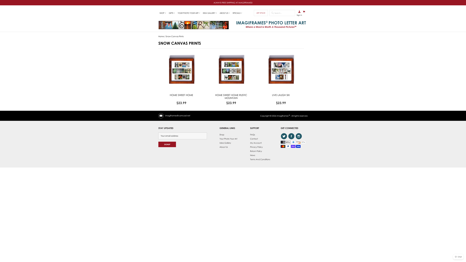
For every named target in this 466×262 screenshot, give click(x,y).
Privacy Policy (256, 147)
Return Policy (256, 151)
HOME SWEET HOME (181, 95)
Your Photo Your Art (188, 13)
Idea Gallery (209, 13)
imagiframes (282, 116)
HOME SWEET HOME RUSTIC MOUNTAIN (231, 96)
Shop (162, 13)
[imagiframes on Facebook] (291, 136)
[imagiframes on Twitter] (284, 136)
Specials (237, 13)
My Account (256, 143)
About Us (224, 147)
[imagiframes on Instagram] (299, 136)
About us (224, 13)
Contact (254, 139)
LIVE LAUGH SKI (281, 95)
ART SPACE (260, 13)
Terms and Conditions (260, 159)
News (252, 155)
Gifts (171, 13)
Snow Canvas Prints (175, 36)
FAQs (252, 134)
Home (161, 36)
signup (167, 144)
